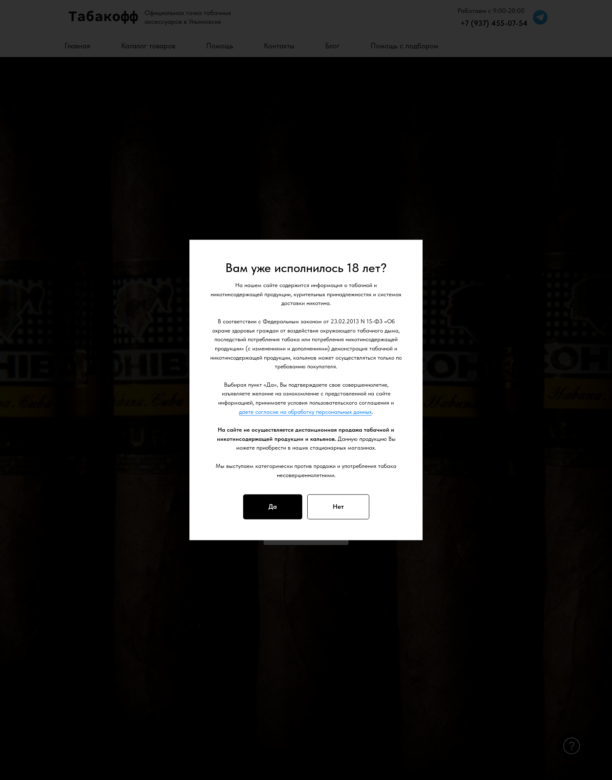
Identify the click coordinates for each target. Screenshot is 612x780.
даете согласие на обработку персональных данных (305, 411)
